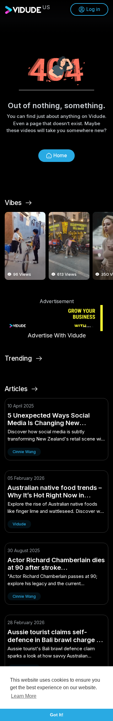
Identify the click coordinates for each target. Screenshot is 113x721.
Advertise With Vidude (57, 335)
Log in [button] (93, 9)
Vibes (13, 203)
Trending (18, 358)
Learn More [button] (23, 696)
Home (60, 155)
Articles (16, 389)
